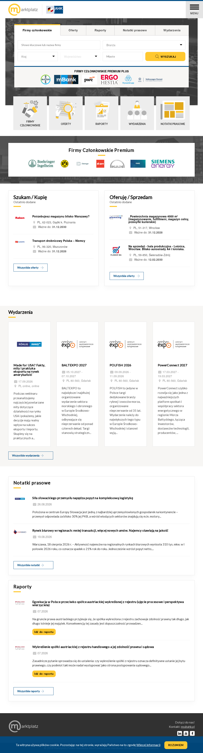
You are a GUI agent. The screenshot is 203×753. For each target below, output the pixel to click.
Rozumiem (176, 745)
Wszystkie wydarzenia (26, 455)
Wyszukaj (168, 56)
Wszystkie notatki (28, 565)
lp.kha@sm (188, 726)
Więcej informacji (148, 745)
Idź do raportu (44, 632)
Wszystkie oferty (27, 267)
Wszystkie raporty (28, 691)
